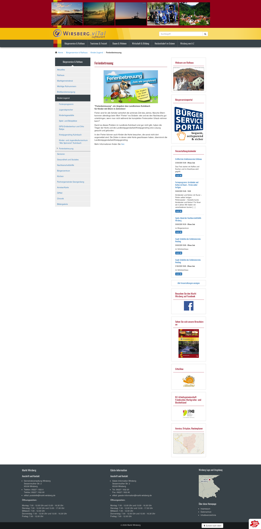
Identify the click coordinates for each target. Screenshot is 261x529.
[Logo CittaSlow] (188, 381)
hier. (123, 144)
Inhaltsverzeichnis (208, 515)
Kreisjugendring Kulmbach (70, 134)
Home (60, 52)
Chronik (60, 198)
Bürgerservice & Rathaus (75, 43)
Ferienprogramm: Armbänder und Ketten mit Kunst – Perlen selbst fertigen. (186, 185)
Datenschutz (206, 511)
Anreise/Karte (63, 187)
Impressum (205, 508)
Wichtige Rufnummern (66, 86)
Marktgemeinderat (65, 80)
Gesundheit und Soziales (68, 159)
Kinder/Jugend (97, 52)
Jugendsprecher (66, 109)
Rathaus (60, 75)
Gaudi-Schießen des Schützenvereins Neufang (188, 240)
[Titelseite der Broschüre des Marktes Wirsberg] (188, 343)
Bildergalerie (62, 204)
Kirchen (60, 176)
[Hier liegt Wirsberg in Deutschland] (209, 486)
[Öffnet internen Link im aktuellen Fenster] (188, 78)
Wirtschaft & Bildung (140, 43)
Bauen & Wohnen (119, 43)
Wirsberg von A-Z (187, 43)
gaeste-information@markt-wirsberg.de (135, 495)
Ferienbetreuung (66, 148)
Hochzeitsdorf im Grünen (165, 43)
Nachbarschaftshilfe (65, 165)
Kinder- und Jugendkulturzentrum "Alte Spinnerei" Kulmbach (73, 141)
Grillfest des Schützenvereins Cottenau (188, 159)
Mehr (178, 176)
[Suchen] (205, 34)
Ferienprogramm (66, 104)
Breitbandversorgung (66, 91)
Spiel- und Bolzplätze (68, 120)
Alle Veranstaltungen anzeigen (189, 282)
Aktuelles (61, 69)
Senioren (61, 154)
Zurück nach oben (213, 525)
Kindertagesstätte (66, 115)
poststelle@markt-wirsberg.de (42, 495)
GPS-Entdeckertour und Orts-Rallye (71, 127)
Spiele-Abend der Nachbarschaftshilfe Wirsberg (188, 219)
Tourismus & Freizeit (98, 43)
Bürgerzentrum (63, 170)
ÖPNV (59, 193)
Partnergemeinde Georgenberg (70, 181)
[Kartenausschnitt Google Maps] (188, 443)
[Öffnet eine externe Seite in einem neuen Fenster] (188, 306)
